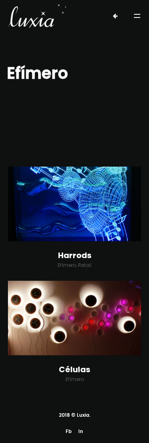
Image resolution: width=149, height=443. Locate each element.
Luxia (83, 415)
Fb (69, 431)
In (80, 431)
